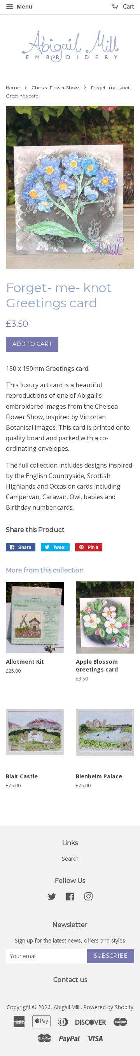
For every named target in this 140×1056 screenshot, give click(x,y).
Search (70, 858)
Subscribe (111, 955)
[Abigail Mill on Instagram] (88, 898)
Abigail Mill (67, 1007)
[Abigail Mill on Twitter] (52, 898)
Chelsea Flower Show (55, 87)
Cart (127, 6)
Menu (23, 6)
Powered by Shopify (108, 1007)
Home (12, 87)
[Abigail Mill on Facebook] (70, 898)
